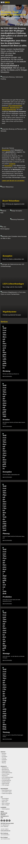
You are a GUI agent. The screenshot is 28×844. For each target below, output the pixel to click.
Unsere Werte (5, 800)
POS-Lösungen (5, 785)
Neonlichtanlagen (6, 779)
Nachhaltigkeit (5, 798)
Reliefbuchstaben (6, 782)
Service (3, 752)
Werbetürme (5, 107)
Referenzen (4, 788)
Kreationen (12, 164)
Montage (4, 761)
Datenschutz (5, 816)
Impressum (4, 813)
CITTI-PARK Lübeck (6, 792)
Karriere (3, 807)
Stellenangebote (6, 809)
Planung (4, 758)
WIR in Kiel (4, 801)
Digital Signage (5, 783)
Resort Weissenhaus (7, 790)
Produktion (4, 759)
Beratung (4, 753)
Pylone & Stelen (5, 774)
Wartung (4, 762)
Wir (2, 797)
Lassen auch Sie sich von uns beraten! (13, 180)
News (2, 811)
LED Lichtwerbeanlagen (15, 106)
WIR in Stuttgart (5, 805)
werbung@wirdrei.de (5, 830)
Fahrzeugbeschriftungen (9, 109)
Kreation (4, 755)
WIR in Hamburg (6, 803)
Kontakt (3, 814)
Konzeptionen (8, 165)
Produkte (4, 766)
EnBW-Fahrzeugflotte (7, 793)
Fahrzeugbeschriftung (7, 772)
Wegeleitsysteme (15, 107)
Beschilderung (5, 769)
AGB (2, 817)
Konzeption (4, 756)
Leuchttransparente (6, 780)
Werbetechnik (6, 150)
